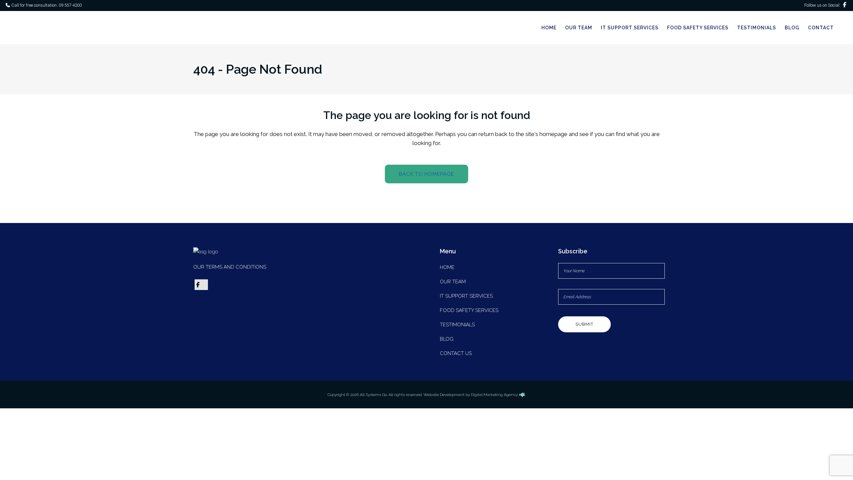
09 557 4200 (70, 5)
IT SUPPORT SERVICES (466, 296)
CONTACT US (456, 353)
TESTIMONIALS (457, 325)
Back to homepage (426, 174)
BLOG (446, 339)
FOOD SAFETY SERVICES (469, 310)
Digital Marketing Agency (495, 394)
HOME (447, 267)
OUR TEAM (453, 282)
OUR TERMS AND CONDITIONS (229, 267)
